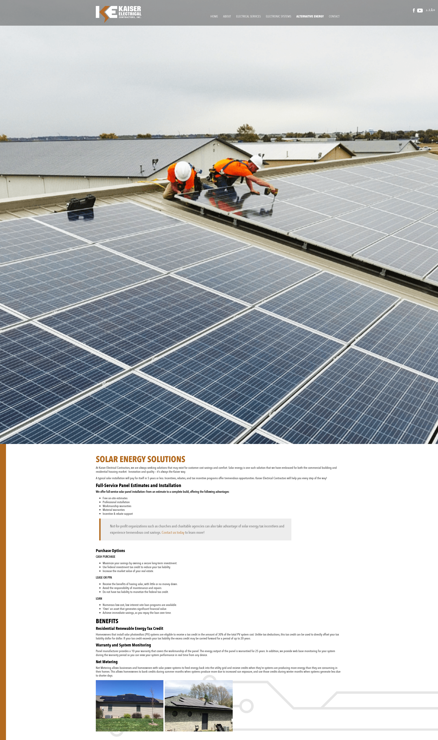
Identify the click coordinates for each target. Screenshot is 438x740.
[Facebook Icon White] (414, 10)
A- (427, 10)
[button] (214, 16)
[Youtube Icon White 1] (421, 10)
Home (214, 16)
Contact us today (173, 532)
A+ (433, 10)
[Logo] (118, 14)
